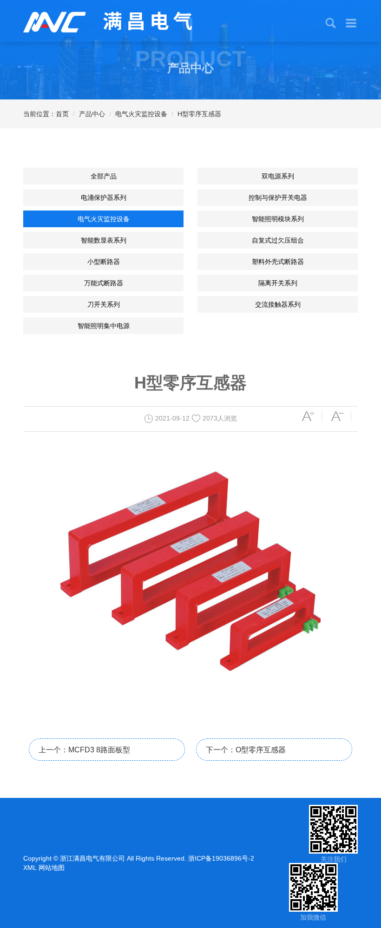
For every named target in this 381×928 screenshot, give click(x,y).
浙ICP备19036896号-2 (221, 858)
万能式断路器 (103, 283)
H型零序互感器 (199, 114)
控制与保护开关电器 (278, 197)
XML (30, 867)
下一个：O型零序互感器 (246, 750)
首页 (62, 114)
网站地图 (52, 867)
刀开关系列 (103, 304)
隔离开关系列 (277, 283)
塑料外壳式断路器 (278, 261)
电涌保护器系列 (103, 197)
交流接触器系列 (278, 304)
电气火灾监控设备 (141, 114)
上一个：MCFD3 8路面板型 (84, 750)
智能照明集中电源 (104, 325)
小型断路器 (103, 261)
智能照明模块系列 (278, 219)
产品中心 (92, 114)
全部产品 (104, 176)
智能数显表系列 (103, 240)
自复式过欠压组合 (278, 240)
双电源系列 (278, 176)
